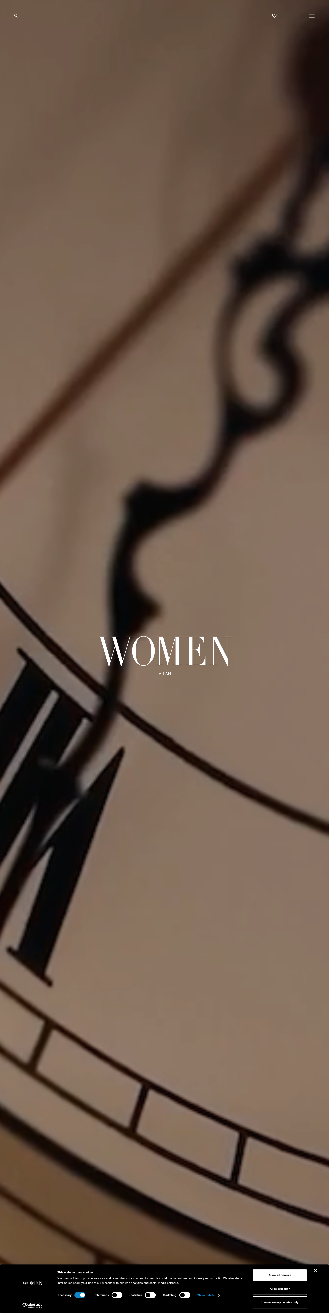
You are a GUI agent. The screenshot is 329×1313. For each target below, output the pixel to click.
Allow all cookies (280, 1275)
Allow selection (280, 1288)
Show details (206, 1295)
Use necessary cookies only (279, 1302)
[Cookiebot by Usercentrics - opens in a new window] (32, 1305)
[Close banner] (315, 1270)
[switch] (117, 1295)
